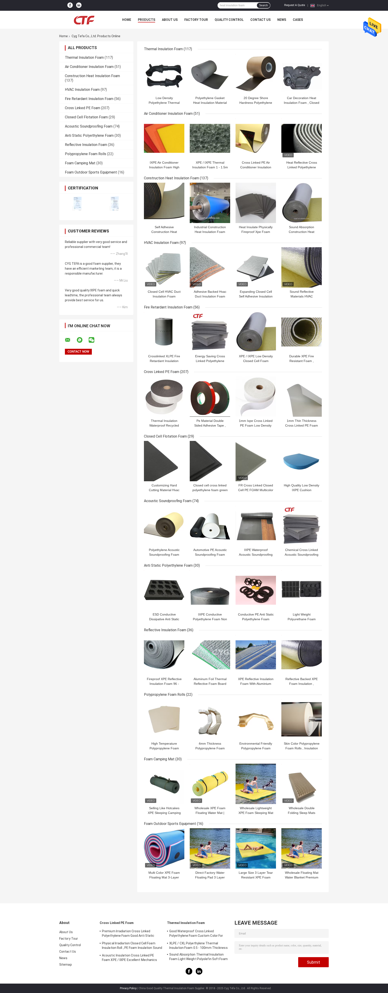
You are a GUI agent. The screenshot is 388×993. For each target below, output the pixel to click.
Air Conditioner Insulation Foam (89, 67)
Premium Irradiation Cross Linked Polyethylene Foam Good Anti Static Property (128, 934)
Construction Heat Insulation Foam (92, 76)
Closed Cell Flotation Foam (86, 117)
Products (146, 20)
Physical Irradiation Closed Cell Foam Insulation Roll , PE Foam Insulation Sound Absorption (132, 946)
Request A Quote (294, 5)
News (281, 20)
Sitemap (65, 964)
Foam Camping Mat (80, 163)
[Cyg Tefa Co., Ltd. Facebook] (70, 5)
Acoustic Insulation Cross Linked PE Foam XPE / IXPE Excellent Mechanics (129, 958)
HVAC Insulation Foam (82, 89)
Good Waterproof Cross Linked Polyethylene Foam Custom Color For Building (196, 934)
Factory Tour (196, 20)
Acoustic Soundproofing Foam (88, 126)
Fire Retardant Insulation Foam (89, 99)
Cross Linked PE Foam (82, 108)
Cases (298, 20)
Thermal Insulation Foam (84, 57)
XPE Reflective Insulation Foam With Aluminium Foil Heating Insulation (255, 683)
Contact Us (260, 20)
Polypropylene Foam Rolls (85, 154)
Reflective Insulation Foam (86, 145)
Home (126, 20)
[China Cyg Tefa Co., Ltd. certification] (77, 204)
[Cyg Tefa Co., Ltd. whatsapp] (82, 340)
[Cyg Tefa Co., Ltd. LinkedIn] (79, 5)
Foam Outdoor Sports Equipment (91, 172)
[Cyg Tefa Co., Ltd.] (84, 19)
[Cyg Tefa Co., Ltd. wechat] (94, 340)
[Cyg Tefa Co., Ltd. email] (70, 340)
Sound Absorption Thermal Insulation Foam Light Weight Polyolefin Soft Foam (198, 957)
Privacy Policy (128, 988)
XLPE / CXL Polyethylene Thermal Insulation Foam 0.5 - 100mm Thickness (198, 945)
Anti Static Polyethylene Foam (89, 135)
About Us (170, 20)
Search (263, 5)
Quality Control (229, 20)
